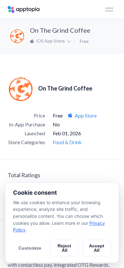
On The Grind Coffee (60, 30)
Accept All (96, 248)
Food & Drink (67, 142)
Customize (29, 248)
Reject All (64, 248)
